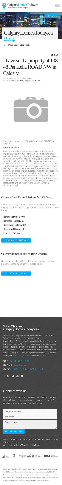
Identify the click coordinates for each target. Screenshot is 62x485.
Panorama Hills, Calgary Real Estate (25, 81)
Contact (15, 442)
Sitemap (55, 439)
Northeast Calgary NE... (14, 221)
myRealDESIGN (19, 445)
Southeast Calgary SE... (14, 229)
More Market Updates (16, 273)
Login (42, 16)
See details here (11, 147)
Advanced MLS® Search (17, 240)
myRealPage (34, 445)
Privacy (7, 442)
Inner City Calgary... (12, 233)
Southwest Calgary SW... (15, 225)
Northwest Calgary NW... (14, 217)
